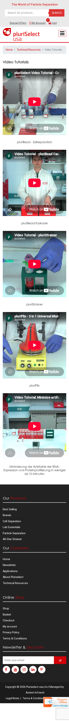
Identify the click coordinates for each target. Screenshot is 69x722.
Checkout (8, 620)
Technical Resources (29, 49)
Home (9, 49)
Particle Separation (14, 533)
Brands (7, 515)
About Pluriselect (13, 577)
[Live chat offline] (56, 702)
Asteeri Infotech (35, 692)
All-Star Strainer (12, 539)
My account (10, 626)
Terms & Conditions (15, 638)
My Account (38, 23)
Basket (7, 614)
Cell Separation (12, 521)
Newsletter (9, 565)
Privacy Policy (11, 632)
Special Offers (18, 23)
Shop (6, 608)
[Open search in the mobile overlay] (34, 13)
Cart (54, 23)
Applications (10, 571)
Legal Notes (12, 698)
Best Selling (10, 509)
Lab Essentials (11, 527)
